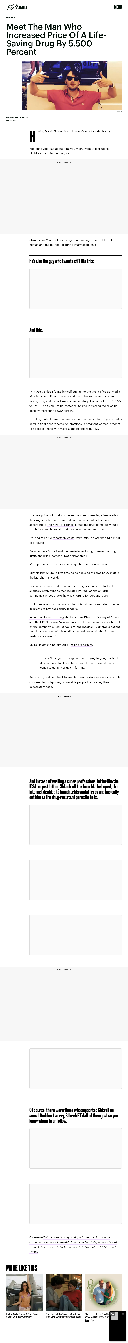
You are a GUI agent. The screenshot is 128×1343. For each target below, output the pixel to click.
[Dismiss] (123, 1314)
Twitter (118, 111)
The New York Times (60, 524)
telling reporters (81, 644)
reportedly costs (63, 537)
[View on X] (75, 289)
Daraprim (58, 419)
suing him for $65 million (75, 604)
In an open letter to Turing (46, 617)
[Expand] (112, 1314)
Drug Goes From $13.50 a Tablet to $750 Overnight (63, 1247)
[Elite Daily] (17, 7)
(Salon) (112, 1242)
